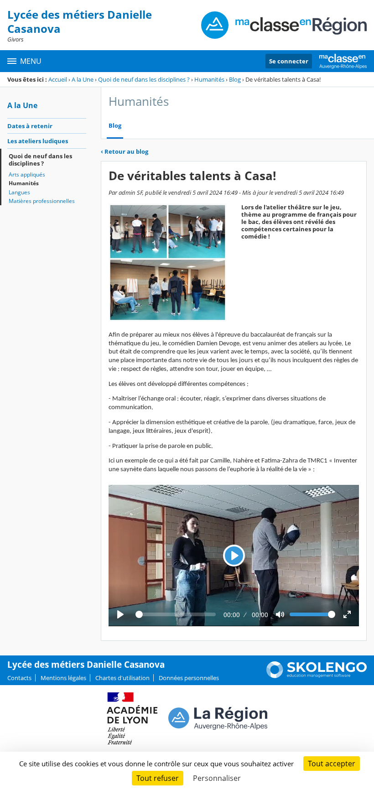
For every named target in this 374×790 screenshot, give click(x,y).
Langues (19, 192)
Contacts (19, 677)
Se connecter (288, 61)
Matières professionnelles (42, 201)
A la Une (83, 79)
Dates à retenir (29, 126)
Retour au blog (124, 151)
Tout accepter (331, 764)
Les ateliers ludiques (37, 141)
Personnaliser (217, 778)
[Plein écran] (347, 614)
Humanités (209, 79)
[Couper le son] (280, 614)
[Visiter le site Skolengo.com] (316, 676)
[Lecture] (120, 614)
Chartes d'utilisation (122, 677)
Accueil (57, 79)
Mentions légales (63, 677)
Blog (235, 79)
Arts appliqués (27, 174)
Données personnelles (189, 677)
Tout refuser (157, 778)
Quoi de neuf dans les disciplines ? (144, 79)
